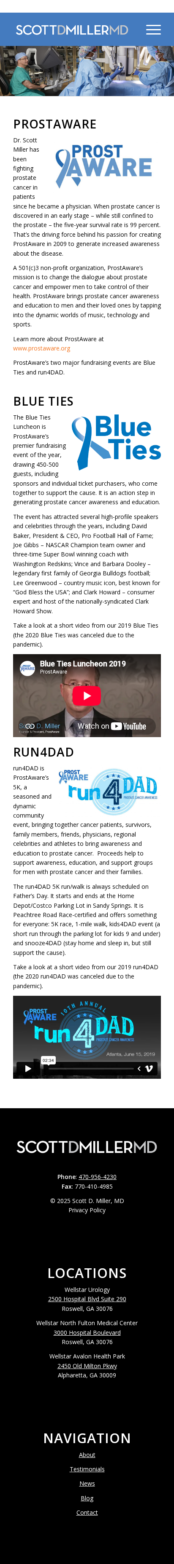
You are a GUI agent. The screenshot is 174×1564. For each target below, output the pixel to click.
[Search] (129, 29)
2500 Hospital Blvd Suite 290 (87, 1299)
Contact (87, 1512)
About (87, 1455)
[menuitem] (129, 29)
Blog (87, 1498)
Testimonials (87, 1469)
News (87, 1483)
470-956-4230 (87, 6)
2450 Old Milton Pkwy (87, 1366)
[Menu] (149, 29)
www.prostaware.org (41, 348)
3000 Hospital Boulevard (87, 1333)
